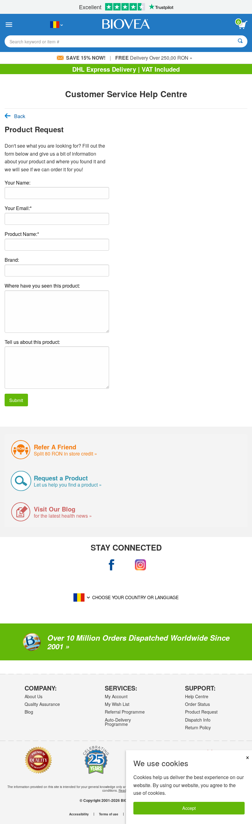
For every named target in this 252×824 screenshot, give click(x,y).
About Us (33, 696)
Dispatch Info (198, 720)
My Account (116, 696)
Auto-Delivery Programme (118, 722)
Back (19, 116)
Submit (16, 400)
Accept (189, 808)
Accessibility (79, 814)
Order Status (197, 704)
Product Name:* (22, 233)
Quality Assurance (42, 704)
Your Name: (17, 182)
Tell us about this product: (32, 341)
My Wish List (117, 704)
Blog (29, 712)
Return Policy (198, 727)
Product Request (201, 712)
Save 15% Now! (86, 57)
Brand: (12, 259)
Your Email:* (18, 208)
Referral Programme (125, 712)
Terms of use (108, 814)
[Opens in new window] (112, 565)
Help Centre (196, 696)
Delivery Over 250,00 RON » (153, 57)
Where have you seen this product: (42, 285)
